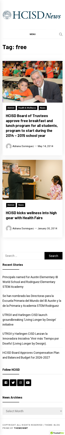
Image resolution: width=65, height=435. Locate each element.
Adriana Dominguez (23, 146)
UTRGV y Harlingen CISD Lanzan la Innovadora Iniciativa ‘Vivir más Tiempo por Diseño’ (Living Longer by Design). (30, 338)
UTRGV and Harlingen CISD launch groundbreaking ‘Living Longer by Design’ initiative (29, 319)
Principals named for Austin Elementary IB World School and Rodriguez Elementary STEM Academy (30, 281)
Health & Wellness (27, 108)
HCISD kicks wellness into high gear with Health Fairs (31, 215)
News (43, 108)
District (11, 108)
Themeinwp (21, 428)
